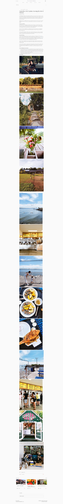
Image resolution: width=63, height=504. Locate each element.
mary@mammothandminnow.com (20, 501)
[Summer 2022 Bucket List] (42, 482)
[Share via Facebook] (19, 472)
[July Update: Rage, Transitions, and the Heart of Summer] (31, 482)
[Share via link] (24, 472)
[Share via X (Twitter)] (21, 472)
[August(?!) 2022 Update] (21, 482)
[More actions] (43, 9)
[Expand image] (31, 65)
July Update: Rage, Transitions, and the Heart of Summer (31, 486)
